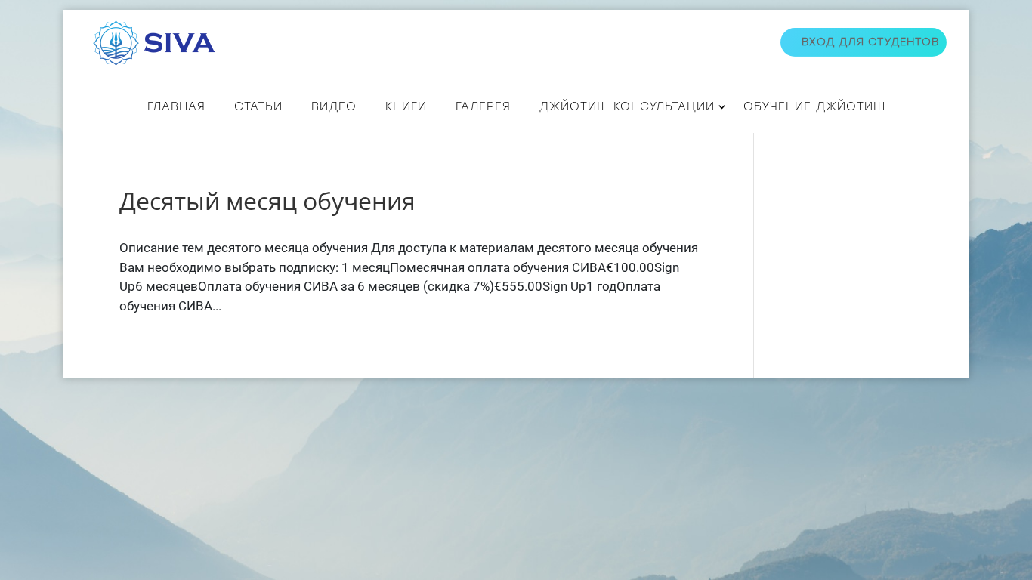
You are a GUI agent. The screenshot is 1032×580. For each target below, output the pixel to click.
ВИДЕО (334, 106)
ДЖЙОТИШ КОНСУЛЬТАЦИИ (627, 106)
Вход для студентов (870, 41)
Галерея (483, 106)
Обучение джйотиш (814, 106)
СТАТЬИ (258, 106)
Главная (176, 106)
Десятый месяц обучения (267, 200)
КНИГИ (406, 106)
